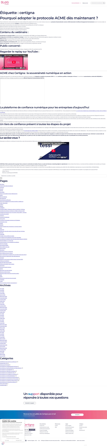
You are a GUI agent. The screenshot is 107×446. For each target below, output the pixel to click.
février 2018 (2, 354)
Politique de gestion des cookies (7, 264)
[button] (3, 443)
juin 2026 (2, 288)
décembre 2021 (3, 324)
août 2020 (2, 329)
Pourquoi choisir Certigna (5, 267)
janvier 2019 (2, 346)
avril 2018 (2, 352)
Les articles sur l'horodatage (6, 369)
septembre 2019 (3, 345)
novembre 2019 (3, 341)
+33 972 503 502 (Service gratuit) (26, 433)
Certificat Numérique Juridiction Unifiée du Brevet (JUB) (12, 210)
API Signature (3, 198)
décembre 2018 (3, 348)
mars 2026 (2, 293)
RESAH (1, 206)
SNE (1, 275)
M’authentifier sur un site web (6, 240)
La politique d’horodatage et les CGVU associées (10, 237)
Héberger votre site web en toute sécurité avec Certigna (12, 231)
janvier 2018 (2, 355)
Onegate (2, 257)
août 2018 (2, 351)
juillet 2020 (2, 330)
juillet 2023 (2, 312)
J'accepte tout (19, 440)
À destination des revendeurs (6, 185)
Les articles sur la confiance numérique (8, 374)
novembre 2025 (3, 298)
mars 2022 (2, 323)
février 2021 (2, 327)
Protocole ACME (3, 383)
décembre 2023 (3, 307)
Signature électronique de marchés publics (9, 273)
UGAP (1, 281)
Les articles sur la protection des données (9, 377)
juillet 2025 (2, 301)
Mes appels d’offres (4, 245)
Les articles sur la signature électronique (8, 380)
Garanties (2, 229)
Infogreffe (2, 234)
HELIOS (1, 232)
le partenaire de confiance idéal (31, 130)
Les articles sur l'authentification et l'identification (10, 368)
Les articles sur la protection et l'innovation (9, 379)
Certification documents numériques (8, 361)
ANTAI (1, 195)
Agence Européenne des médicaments (8, 193)
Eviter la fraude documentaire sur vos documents (11, 226)
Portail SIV (2, 265)
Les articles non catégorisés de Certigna (8, 366)
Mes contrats (3, 248)
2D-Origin (2, 184)
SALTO (1, 268)
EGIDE (1, 223)
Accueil (1, 189)
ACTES (1, 190)
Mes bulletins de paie (4, 246)
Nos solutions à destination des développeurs (10, 256)
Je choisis (7, 440)
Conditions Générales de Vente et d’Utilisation (10, 220)
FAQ (1, 228)
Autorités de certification (5, 200)
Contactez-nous (3, 221)
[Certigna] (5, 3)
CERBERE (2, 207)
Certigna (2, 215)
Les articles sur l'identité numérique (8, 371)
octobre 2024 (3, 305)
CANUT (1, 204)
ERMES (1, 225)
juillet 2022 (2, 318)
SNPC (1, 276)
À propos (2, 187)
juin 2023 (2, 313)
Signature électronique (5, 271)
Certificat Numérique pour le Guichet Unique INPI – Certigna (13, 212)
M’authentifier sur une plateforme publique (9, 242)
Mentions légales (3, 243)
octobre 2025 (3, 299)
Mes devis (2, 250)
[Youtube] (25, 440)
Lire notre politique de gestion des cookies (9, 436)
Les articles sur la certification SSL (7, 372)
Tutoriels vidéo (3, 385)
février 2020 (2, 338)
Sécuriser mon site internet (6, 270)
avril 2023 (2, 316)
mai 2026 (2, 290)
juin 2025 (2, 302)
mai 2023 (2, 315)
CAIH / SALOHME (3, 203)
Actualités (2, 192)
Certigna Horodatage (4, 217)
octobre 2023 (3, 310)
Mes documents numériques (6, 251)
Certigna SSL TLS (3, 363)
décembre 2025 (3, 296)
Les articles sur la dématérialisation (7, 375)
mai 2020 (2, 334)
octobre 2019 (3, 343)
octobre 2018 (3, 349)
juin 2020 (2, 332)
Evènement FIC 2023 (4, 364)
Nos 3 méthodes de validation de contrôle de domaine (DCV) (13, 254)
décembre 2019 (3, 340)
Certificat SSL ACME (4, 214)
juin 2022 (2, 320)
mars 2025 (2, 304)
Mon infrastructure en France (6, 253)
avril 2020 (2, 335)
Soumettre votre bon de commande (8, 278)
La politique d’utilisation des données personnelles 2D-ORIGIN (13, 239)
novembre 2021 (3, 326)
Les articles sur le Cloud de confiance (8, 382)
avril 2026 (2, 291)
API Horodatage (3, 196)
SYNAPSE (2, 279)
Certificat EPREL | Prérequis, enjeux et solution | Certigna (12, 209)
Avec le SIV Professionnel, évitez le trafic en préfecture (11, 201)
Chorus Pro (2, 218)
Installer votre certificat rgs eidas (7, 235)
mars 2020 (2, 337)
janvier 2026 (2, 294)
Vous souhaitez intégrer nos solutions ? (8, 282)
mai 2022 (2, 321)
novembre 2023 (3, 309)
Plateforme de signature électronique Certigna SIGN (11, 259)
